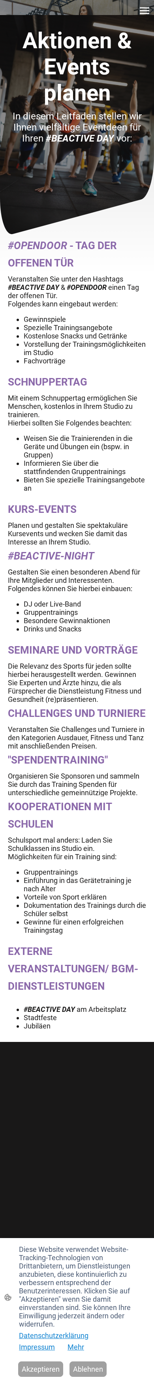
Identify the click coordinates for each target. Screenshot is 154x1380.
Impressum (37, 1347)
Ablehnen (88, 1369)
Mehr (76, 1347)
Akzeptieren (41, 1369)
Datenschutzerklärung (53, 1335)
